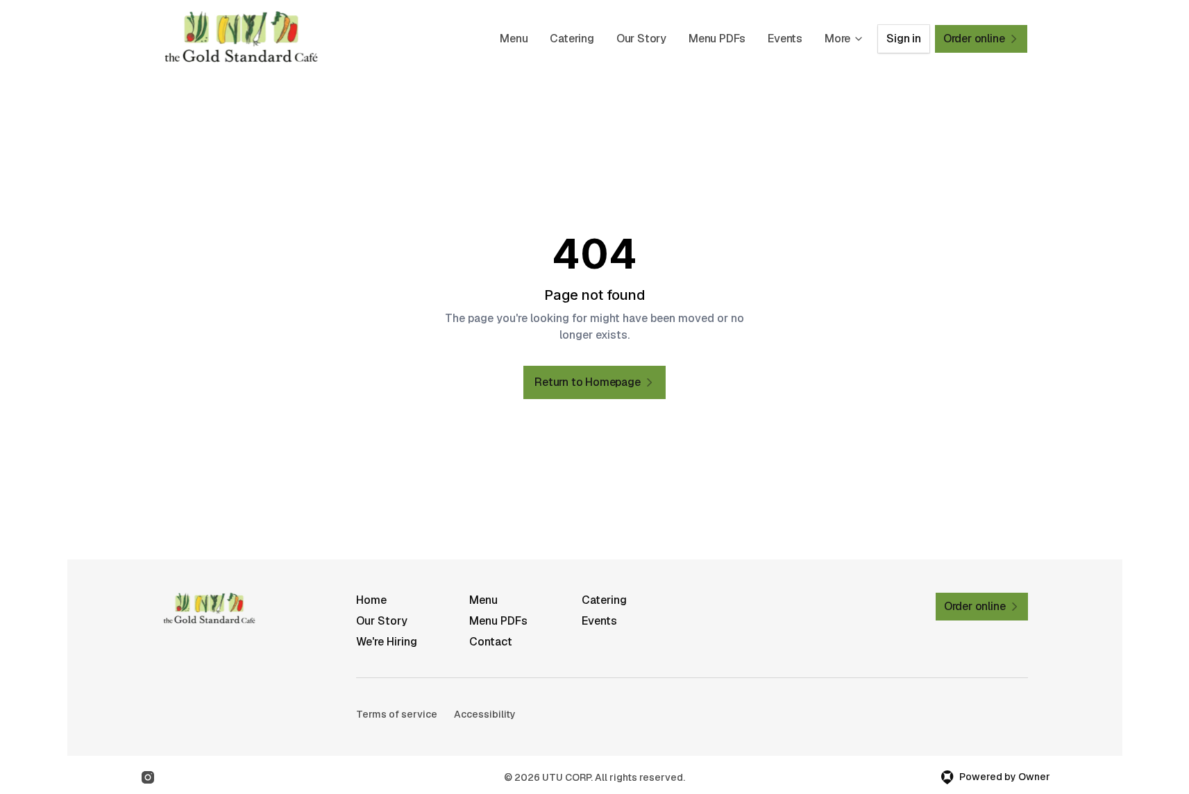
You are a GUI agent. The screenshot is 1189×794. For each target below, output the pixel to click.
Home (371, 600)
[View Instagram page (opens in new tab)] (148, 777)
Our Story (641, 38)
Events (785, 38)
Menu (514, 38)
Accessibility (485, 714)
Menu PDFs (717, 38)
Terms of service (396, 714)
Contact (490, 641)
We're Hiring (386, 641)
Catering (571, 38)
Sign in (903, 38)
